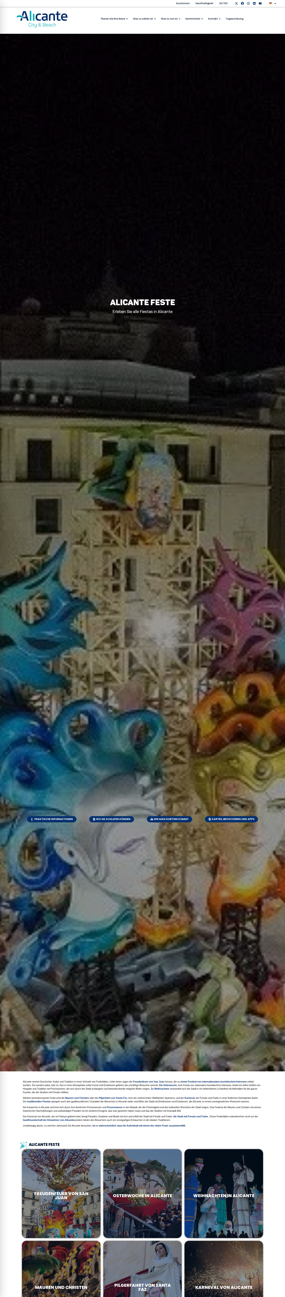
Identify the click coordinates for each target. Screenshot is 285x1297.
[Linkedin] (254, 3)
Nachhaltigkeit (204, 3)
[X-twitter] (236, 3)
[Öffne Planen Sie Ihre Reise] (127, 19)
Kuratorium (183, 3)
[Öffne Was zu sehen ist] (155, 19)
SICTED (223, 3)
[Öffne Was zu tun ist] (179, 19)
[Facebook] (242, 3)
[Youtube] (260, 3)
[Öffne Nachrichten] (202, 19)
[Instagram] (248, 3)
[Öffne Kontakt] (219, 19)
